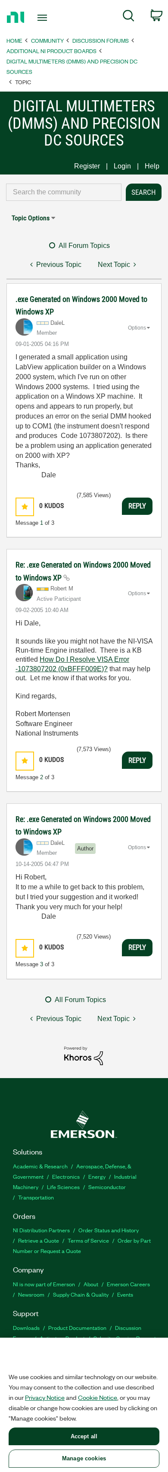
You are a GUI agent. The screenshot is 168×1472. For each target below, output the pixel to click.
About (91, 1284)
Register (87, 166)
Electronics (66, 1176)
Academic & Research (40, 1166)
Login (122, 166)
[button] (24, 506)
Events (125, 1294)
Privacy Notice (45, 1397)
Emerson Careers (128, 1284)
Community (47, 40)
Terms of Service (88, 1240)
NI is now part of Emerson (44, 1284)
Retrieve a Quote (38, 1240)
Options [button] (137, 328)
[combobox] (63, 192)
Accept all (84, 1436)
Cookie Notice (97, 1397)
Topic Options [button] (31, 218)
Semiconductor (107, 1187)
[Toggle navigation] (43, 17)
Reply (137, 505)
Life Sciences (63, 1187)
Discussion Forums (100, 40)
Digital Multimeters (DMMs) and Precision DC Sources (71, 66)
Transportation (36, 1197)
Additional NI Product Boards (51, 51)
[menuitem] (128, 17)
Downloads (26, 1327)
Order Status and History (108, 1230)
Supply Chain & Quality (81, 1294)
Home (14, 40)
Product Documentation (77, 1327)
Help (152, 166)
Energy (97, 1176)
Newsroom (31, 1294)
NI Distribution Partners (41, 1230)
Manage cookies (84, 1458)
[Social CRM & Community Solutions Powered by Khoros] (83, 1055)
